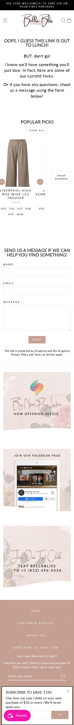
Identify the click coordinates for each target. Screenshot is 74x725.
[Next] (40, 182)
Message (11, 302)
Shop (36, 610)
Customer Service (36, 623)
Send (37, 339)
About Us (36, 635)
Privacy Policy (19, 354)
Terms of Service (44, 354)
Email (9, 283)
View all (37, 130)
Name (8, 264)
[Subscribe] (63, 676)
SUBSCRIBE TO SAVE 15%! (36, 647)
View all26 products (61, 177)
